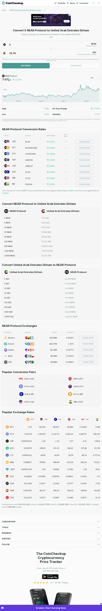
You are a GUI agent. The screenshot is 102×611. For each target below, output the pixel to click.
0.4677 (84, 498)
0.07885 (41, 476)
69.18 (84, 455)
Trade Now (84, 142)
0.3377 (42, 498)
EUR (14, 172)
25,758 (97, 448)
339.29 (70, 490)
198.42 (70, 448)
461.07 (42, 490)
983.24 (84, 462)
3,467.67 (83, 434)
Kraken (11, 350)
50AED (7, 298)
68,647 (56, 427)
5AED (6, 284)
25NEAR (8, 232)
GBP (14, 178)
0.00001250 (26, 469)
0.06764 (55, 476)
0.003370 (28, 448)
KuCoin (11, 344)
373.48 (84, 448)
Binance (11, 338)
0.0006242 (27, 455)
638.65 (84, 490)
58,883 (70, 427)
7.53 (98, 476)
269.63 (42, 448)
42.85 (56, 455)
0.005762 (27, 490)
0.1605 (56, 483)
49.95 (43, 455)
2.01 (85, 441)
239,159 (96, 434)
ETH (14, 154)
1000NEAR (9, 251)
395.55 (56, 490)
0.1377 (70, 483)
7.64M (97, 427)
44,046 (97, 490)
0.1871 (42, 483)
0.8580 (56, 469)
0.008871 (28, 462)
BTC (14, 147)
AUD (14, 160)
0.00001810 (26, 441)
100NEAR (8, 241)
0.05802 (69, 476)
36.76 (70, 455)
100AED (7, 302)
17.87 (98, 483)
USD (14, 141)
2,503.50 (41, 434)
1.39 (85, 469)
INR (13, 184)
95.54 (98, 469)
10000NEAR (9, 256)
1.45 (43, 441)
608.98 (56, 462)
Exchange (76, 66)
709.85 (42, 462)
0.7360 (70, 469)
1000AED (8, 312)
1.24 (57, 441)
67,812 (97, 462)
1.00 (30, 427)
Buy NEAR (25, 66)
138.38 (97, 441)
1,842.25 (69, 434)
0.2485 (70, 498)
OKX (10, 362)
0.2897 (56, 498)
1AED (6, 279)
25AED (7, 293)
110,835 (83, 427)
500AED (7, 307)
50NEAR (7, 237)
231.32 (56, 448)
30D (91, 78)
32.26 (97, 498)
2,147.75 (55, 434)
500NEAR (8, 246)
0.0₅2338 (28, 483)
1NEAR (7, 218)
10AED (7, 288)
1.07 (71, 441)
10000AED (9, 317)
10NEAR (7, 227)
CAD (14, 166)
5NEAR (7, 223)
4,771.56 (96, 455)
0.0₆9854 (28, 476)
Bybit (10, 356)
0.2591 (84, 483)
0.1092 (84, 476)
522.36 (70, 462)
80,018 (42, 427)
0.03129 (28, 434)
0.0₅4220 (28, 498)
